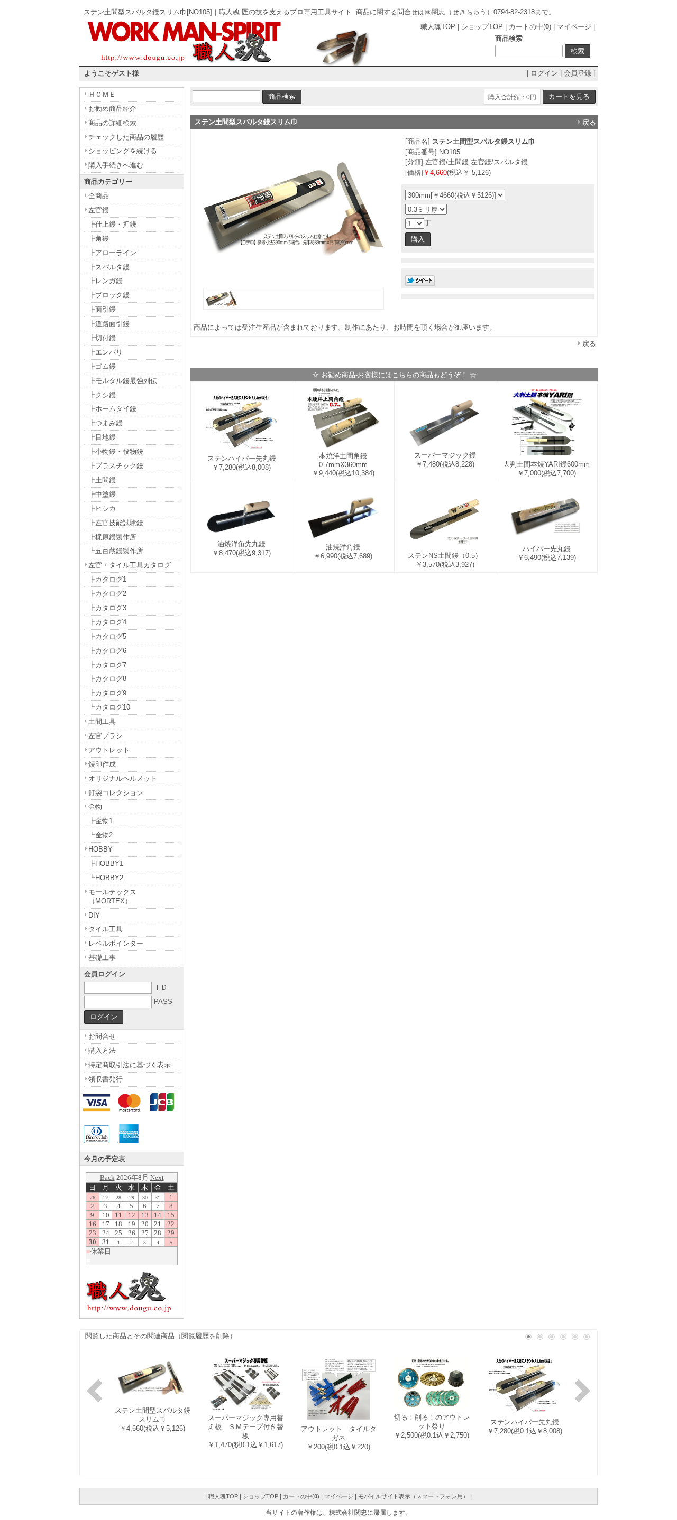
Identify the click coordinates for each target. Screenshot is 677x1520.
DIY (94, 915)
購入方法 (102, 1051)
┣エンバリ (105, 352)
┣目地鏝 (102, 437)
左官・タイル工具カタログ (129, 565)
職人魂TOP (437, 27)
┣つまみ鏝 (105, 423)
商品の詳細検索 (112, 123)
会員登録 (577, 73)
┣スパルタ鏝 (109, 267)
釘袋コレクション (115, 793)
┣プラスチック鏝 (115, 466)
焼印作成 (102, 764)
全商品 (98, 196)
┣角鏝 (98, 239)
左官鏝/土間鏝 (447, 162)
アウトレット (109, 750)
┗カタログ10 (109, 707)
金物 (95, 806)
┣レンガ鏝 (105, 281)
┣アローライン (112, 253)
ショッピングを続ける (122, 151)
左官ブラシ (105, 736)
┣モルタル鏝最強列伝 (122, 381)
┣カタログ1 (107, 579)
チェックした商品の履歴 (126, 137)
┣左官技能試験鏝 (115, 523)
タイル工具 (105, 929)
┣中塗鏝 (102, 494)
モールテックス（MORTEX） (112, 896)
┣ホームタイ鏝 (112, 409)
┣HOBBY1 (105, 864)
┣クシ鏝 (102, 395)
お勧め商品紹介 (112, 109)
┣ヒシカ (102, 508)
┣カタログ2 (107, 594)
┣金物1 (100, 821)
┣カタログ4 (107, 622)
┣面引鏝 (102, 309)
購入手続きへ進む (115, 165)
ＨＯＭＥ (102, 94)
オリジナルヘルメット (122, 778)
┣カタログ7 (107, 665)
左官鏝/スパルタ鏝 (499, 162)
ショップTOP (482, 27)
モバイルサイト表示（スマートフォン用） (413, 1496)
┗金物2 (100, 835)
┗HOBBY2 (105, 878)
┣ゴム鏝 (102, 366)
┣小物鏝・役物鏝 (115, 451)
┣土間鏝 (102, 480)
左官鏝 (98, 210)
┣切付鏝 (102, 338)
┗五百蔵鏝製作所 (115, 551)
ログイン (544, 73)
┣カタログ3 (107, 608)
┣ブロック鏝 (109, 295)
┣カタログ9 (107, 693)
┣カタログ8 (107, 679)
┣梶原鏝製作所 (112, 537)
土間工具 (102, 721)
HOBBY (100, 849)
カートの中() (530, 27)
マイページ (574, 27)
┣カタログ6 (107, 651)
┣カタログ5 (107, 636)
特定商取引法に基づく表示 (129, 1065)
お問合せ (102, 1036)
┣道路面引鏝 (109, 324)
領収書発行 (105, 1079)
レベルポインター (115, 943)
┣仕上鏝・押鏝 (112, 224)
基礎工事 (102, 958)
